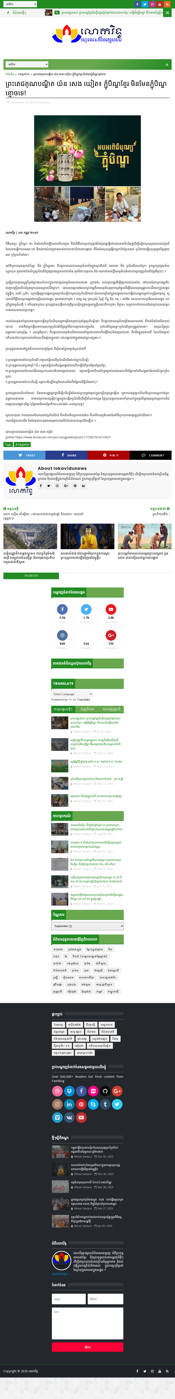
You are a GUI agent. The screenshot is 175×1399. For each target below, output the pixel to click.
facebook (31, 575)
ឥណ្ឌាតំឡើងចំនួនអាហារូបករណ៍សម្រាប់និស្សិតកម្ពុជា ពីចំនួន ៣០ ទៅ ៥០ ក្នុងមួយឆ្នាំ (96, 897)
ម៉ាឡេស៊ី (98, 970)
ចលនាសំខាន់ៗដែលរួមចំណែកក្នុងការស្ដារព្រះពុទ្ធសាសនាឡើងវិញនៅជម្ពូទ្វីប (85, 555)
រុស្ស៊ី (55, 977)
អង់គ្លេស (86, 984)
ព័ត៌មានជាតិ (60, 970)
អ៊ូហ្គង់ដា (86, 991)
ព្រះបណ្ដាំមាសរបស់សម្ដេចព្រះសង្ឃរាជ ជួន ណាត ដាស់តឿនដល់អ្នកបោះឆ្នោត (143, 555)
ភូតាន (75, 970)
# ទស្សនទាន (22, 444)
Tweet (31, 455)
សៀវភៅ (79, 1045)
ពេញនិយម (88, 709)
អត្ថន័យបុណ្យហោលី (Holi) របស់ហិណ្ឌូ (91, 1182)
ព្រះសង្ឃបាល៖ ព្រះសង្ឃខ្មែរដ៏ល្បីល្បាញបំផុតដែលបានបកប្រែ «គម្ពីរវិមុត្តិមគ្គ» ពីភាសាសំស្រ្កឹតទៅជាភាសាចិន (100, 12)
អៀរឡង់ (72, 991)
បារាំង (87, 963)
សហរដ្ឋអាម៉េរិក (108, 977)
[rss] (167, 4)
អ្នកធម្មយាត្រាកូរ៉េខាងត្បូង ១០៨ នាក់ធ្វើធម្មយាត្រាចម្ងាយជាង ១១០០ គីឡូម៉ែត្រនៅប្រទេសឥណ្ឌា (97, 1202)
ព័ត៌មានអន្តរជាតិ (63, 1038)
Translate (83, 699)
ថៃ (66, 956)
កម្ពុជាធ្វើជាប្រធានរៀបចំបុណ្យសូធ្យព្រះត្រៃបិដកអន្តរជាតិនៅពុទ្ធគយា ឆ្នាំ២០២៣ (94, 1150)
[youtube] (160, 4)
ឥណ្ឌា (99, 991)
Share (72, 455)
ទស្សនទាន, (45, 102)
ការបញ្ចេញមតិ (112, 709)
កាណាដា (58, 949)
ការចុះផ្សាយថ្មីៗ (63, 709)
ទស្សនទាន (23, 74)
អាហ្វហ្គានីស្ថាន (104, 984)
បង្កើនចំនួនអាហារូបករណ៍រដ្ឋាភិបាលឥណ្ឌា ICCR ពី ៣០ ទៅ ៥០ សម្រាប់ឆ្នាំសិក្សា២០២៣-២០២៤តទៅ (96, 879)
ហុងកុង (71, 984)
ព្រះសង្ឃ (82, 1038)
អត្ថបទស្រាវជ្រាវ (63, 1053)
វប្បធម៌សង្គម (99, 1038)
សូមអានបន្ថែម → (62, 1274)
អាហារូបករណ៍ (85, 1053)
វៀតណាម (68, 977)
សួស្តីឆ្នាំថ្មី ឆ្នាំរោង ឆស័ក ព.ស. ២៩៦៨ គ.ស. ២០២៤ (96, 762)
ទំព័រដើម (10, 74)
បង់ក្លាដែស (73, 963)
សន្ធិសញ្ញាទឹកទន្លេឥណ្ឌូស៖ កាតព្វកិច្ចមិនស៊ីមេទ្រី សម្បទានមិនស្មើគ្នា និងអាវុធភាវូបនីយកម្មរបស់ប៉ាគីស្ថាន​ (29, 557)
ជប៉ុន (56, 956)
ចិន (37, 12)
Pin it (114, 455)
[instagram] (152, 4)
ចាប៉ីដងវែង (74, 1024)
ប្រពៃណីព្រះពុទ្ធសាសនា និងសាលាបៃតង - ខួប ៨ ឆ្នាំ (96, 779)
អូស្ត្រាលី (57, 991)
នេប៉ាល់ (57, 963)
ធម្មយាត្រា (59, 1031)
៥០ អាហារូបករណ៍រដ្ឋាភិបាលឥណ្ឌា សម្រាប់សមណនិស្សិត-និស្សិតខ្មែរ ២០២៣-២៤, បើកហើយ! (95, 862)
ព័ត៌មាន (91, 1031)
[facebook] (137, 4)
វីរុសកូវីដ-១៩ (62, 1045)
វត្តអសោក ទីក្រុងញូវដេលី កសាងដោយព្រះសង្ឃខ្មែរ (95, 796)
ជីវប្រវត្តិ (90, 1024)
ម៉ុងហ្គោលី (113, 970)
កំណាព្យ (58, 1024)
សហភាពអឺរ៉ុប (86, 977)
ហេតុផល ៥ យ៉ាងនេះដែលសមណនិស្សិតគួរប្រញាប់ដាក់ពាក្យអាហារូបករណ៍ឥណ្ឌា (95, 844)
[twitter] (145, 4)
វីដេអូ (115, 1038)
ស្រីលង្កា (57, 984)
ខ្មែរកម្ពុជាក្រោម (95, 949)
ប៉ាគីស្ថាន (101, 963)
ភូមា (86, 970)
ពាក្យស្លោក (76, 1031)
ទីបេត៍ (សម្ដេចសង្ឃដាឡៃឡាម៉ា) (90, 956)
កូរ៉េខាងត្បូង (75, 949)
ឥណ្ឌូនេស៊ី (113, 991)
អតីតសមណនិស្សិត (100, 1045)
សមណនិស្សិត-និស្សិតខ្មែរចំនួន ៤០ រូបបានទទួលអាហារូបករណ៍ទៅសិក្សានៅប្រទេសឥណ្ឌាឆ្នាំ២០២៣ (96, 827)
